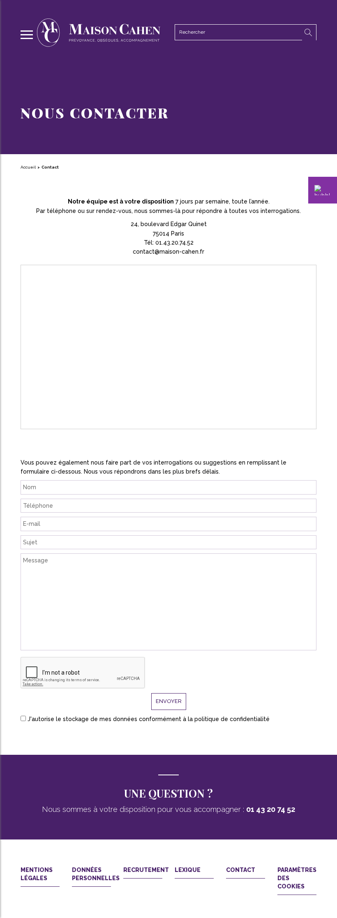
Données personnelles (91, 874)
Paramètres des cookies (296, 878)
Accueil (28, 167)
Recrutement (142, 870)
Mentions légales (37, 874)
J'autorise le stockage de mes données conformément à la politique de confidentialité (149, 719)
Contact (240, 870)
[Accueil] (98, 45)
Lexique (188, 870)
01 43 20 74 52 (270, 809)
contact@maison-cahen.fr (168, 251)
